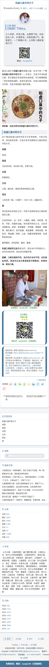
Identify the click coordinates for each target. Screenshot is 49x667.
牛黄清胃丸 (19, 566)
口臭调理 (33, 563)
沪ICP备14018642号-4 (8, 654)
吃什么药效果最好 (35, 569)
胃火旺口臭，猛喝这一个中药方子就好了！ (18, 496)
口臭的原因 (36, 365)
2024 (4, 612)
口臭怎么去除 (33, 571)
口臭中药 (33, 577)
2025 (4, 609)
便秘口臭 (19, 588)
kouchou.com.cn (32, 358)
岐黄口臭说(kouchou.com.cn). (29, 651)
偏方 (4, 517)
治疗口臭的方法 (24, 365)
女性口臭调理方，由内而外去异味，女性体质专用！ (22, 486)
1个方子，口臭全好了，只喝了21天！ (16, 480)
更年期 (29, 583)
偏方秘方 (42, 380)
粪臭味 (23, 571)
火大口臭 (6, 552)
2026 (4, 605)
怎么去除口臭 (8, 557)
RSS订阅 (24, 645)
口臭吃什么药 (28, 586)
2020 (4, 625)
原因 (4, 524)
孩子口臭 (30, 574)
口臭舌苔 (11, 574)
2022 (4, 618)
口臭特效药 (9, 368)
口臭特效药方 (30, 554)
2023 (4, 615)
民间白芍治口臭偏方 (35, 396)
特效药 (14, 563)
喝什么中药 (40, 586)
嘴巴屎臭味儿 (31, 566)
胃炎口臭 (39, 580)
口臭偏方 (19, 368)
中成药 (36, 583)
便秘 (12, 588)
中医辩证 (19, 557)
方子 (4, 527)
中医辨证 (20, 574)
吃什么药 (15, 577)
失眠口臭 (9, 580)
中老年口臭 (23, 563)
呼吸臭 (5, 588)
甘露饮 (14, 560)
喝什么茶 (39, 574)
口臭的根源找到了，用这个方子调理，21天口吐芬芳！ (23, 490)
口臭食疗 (38, 557)
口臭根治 (9, 566)
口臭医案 (13, 569)
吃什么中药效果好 (32, 588)
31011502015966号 (33, 654)
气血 (17, 571)
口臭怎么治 (29, 580)
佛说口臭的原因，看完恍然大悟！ (15, 493)
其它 (4, 520)
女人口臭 (32, 560)
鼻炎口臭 (18, 580)
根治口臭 (41, 554)
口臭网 (25, 658)
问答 (4, 537)
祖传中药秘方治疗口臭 (14, 397)
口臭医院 (22, 560)
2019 (4, 628)
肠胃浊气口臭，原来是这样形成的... (16, 473)
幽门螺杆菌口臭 (29, 552)
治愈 (4, 530)
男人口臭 (24, 577)
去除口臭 (28, 368)
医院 (13, 586)
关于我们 (34, 645)
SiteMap (15, 645)
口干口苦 (22, 569)
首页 (25, 8)
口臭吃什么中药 (17, 583)
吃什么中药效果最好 (14, 554)
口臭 (24, 358)
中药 (4, 514)
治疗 (31, 8)
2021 (4, 622)
